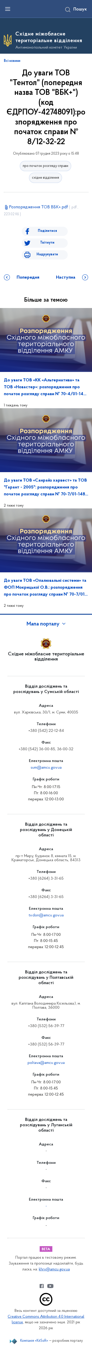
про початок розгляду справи (45, 166)
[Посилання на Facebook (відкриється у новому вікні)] (42, 1286)
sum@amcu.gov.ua (46, 768)
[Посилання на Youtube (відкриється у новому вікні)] (50, 1286)
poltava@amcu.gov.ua (46, 1063)
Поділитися (47, 231)
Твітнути (47, 243)
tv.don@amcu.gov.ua (46, 915)
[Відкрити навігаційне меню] (7, 9)
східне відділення (45, 178)
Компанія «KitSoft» (34, 1341)
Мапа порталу (43, 624)
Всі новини (12, 61)
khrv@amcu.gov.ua (54, 1269)
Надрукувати (47, 254)
